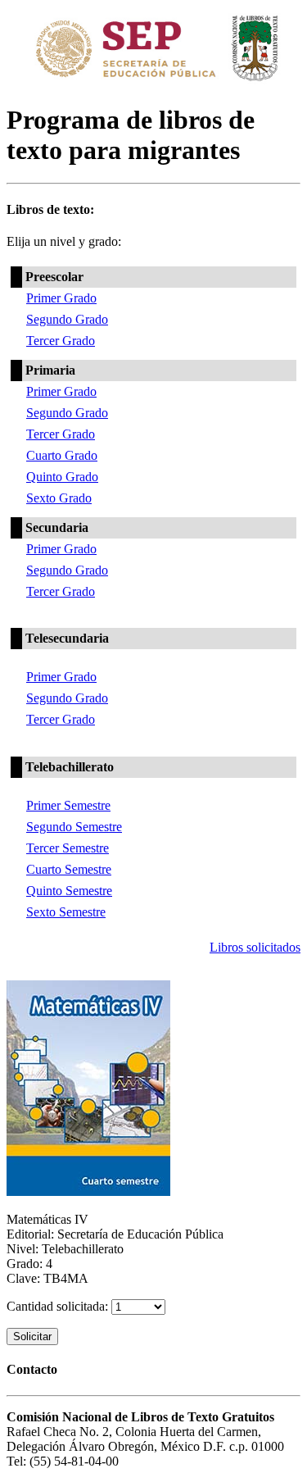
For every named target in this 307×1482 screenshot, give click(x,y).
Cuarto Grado (61, 455)
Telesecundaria (67, 638)
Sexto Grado (59, 498)
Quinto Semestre (69, 891)
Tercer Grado (60, 341)
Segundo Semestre (74, 827)
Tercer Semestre (67, 848)
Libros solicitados (255, 947)
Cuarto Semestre (68, 869)
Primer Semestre (68, 805)
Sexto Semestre (66, 912)
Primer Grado (61, 298)
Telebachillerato (69, 767)
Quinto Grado (62, 477)
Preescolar (54, 277)
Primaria (50, 370)
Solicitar (32, 1336)
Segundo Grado (67, 319)
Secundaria (56, 527)
